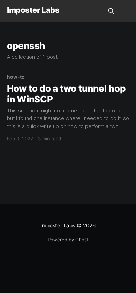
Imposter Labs (33, 10)
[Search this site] (111, 11)
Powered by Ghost (68, 239)
